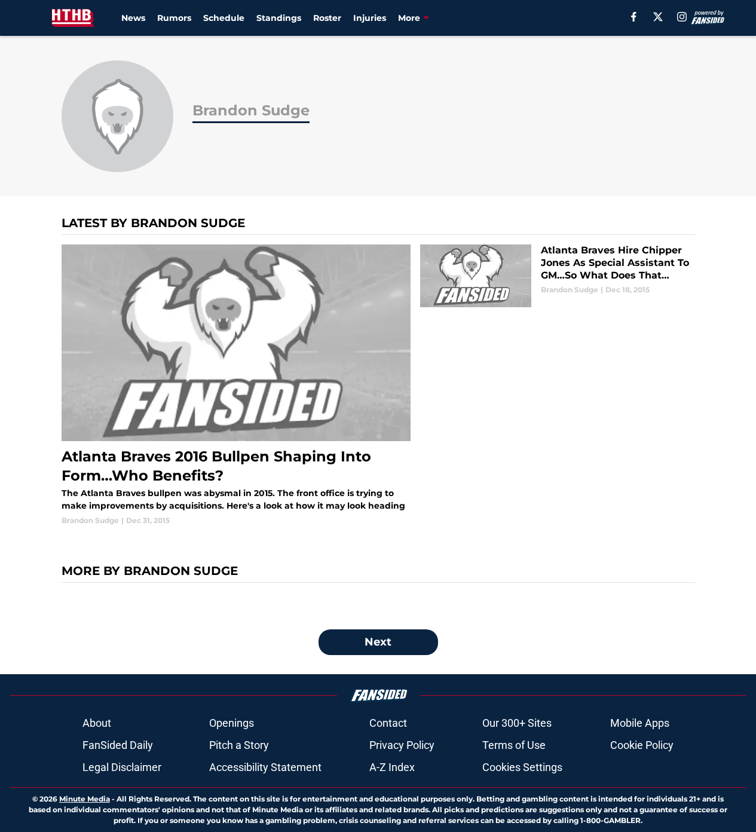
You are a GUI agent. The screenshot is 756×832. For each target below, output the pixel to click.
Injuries (369, 18)
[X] (658, 17)
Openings (231, 723)
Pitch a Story (239, 745)
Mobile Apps (639, 723)
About (96, 723)
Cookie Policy (642, 745)
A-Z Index (392, 767)
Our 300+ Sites (517, 723)
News (133, 18)
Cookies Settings (522, 767)
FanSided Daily (117, 745)
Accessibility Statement (265, 767)
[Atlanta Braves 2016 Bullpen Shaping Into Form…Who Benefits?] (236, 385)
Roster (327, 18)
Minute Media (84, 798)
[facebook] (633, 17)
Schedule (223, 18)
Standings (278, 18)
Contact (388, 723)
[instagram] (682, 17)
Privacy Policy (401, 745)
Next (378, 642)
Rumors (174, 18)
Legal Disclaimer (121, 767)
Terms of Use (514, 745)
